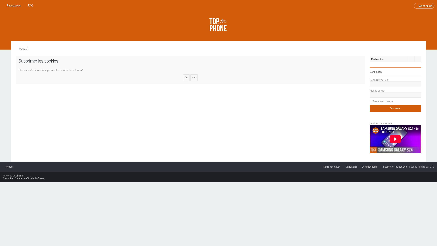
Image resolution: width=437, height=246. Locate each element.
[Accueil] (218, 24)
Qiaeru (41, 178)
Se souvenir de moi (383, 101)
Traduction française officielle (18, 178)
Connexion (376, 72)
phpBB (19, 175)
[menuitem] (29, 5)
